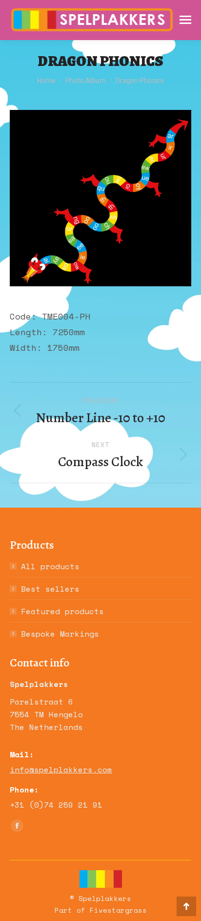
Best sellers (50, 589)
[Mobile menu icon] (185, 19)
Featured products (62, 611)
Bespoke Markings (60, 634)
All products (50, 566)
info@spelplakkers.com (61, 769)
